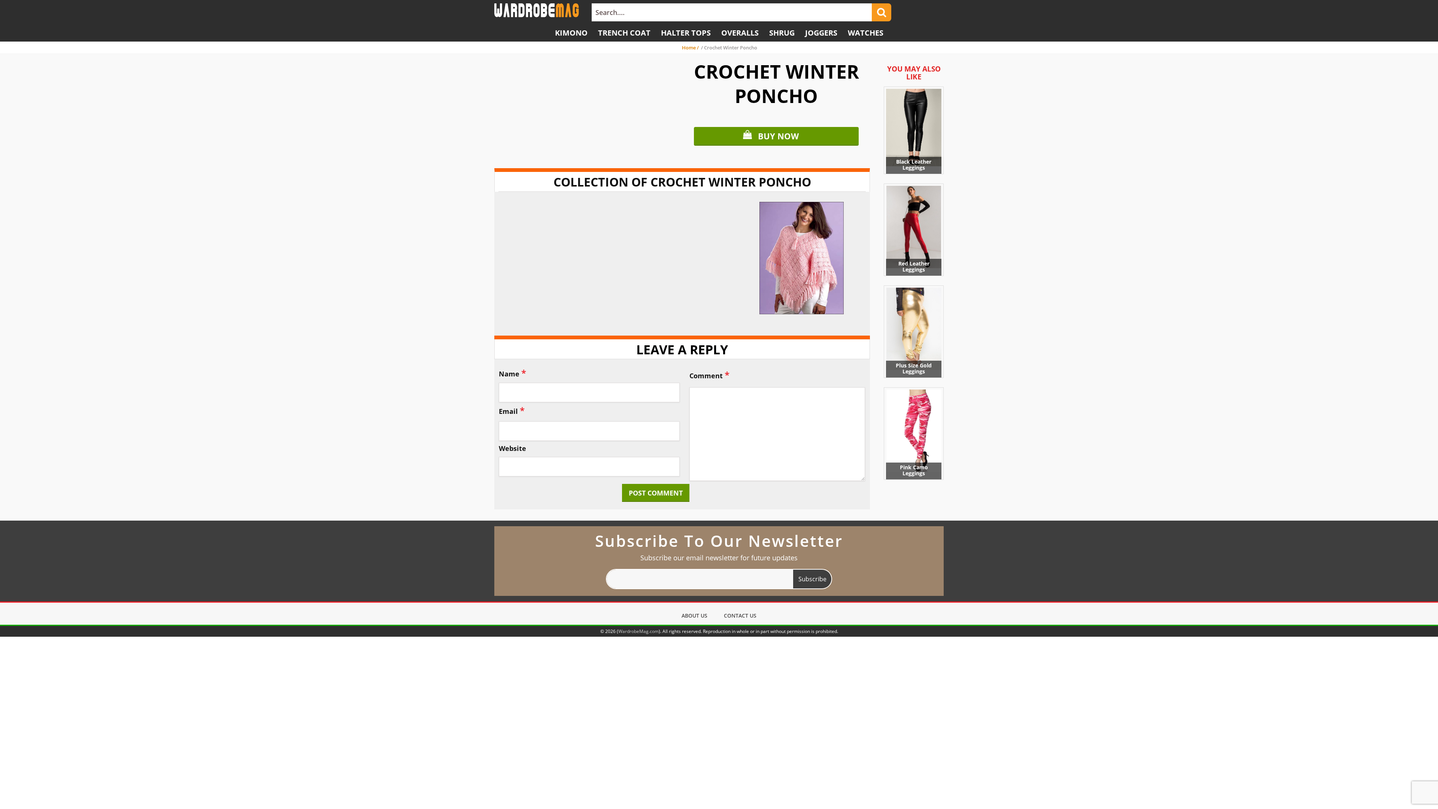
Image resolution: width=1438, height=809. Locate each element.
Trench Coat (624, 33)
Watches (865, 33)
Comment (709, 375)
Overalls (740, 33)
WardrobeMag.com (638, 631)
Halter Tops (686, 33)
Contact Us (740, 615)
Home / (691, 47)
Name (512, 373)
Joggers (821, 33)
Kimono (571, 33)
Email (512, 410)
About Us (694, 615)
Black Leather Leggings (913, 164)
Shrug (782, 33)
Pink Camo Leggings (914, 470)
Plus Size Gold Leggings (914, 368)
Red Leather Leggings (913, 266)
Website (512, 449)
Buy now (778, 136)
